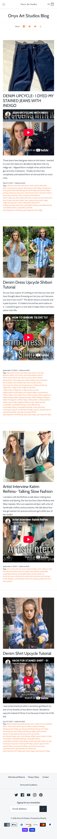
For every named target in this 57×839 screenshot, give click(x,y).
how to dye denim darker (43, 193)
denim (32, 185)
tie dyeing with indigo (25, 410)
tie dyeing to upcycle (10, 410)
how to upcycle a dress (11, 385)
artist (9, 569)
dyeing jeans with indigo (28, 190)
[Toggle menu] (3, 4)
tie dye (49, 741)
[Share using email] (35, 26)
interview (6, 571)
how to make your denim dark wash (15, 198)
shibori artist (12, 395)
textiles (35, 579)
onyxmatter (35, 734)
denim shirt (17, 378)
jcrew (28, 734)
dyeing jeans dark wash (11, 190)
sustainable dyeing (45, 205)
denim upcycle (18, 188)
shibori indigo (22, 400)
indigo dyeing (7, 202)
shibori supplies (18, 402)
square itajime (41, 736)
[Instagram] (34, 795)
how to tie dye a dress (34, 382)
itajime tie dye (8, 734)
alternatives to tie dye (36, 373)
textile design (45, 576)
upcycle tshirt (44, 743)
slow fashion (34, 571)
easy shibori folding (28, 380)
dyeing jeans (46, 188)
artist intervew (16, 569)
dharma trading (39, 726)
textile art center (9, 576)
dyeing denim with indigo (33, 188)
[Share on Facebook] (24, 26)
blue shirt (30, 724)
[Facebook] (22, 795)
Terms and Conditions (28, 785)
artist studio (26, 569)
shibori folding (8, 397)
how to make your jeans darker (13, 200)
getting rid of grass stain (11, 193)
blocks (25, 724)
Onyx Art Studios (23, 818)
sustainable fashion (10, 207)
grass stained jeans (27, 193)
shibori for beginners (10, 400)
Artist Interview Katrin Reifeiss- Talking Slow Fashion (28, 489)
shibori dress (22, 395)
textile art (40, 574)
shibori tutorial (40, 402)
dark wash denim (23, 185)
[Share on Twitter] (29, 26)
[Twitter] (16, 795)
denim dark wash (41, 185)
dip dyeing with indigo (10, 729)
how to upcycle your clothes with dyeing (33, 385)
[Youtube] (28, 795)
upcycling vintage (30, 414)
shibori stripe (7, 402)
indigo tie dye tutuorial (31, 390)
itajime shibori (41, 731)
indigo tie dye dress (29, 387)
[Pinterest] (41, 795)
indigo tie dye (16, 387)
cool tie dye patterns (30, 375)
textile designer (8, 579)
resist (18, 736)
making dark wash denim (31, 202)
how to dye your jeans (10, 195)
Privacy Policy (33, 777)
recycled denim (42, 392)
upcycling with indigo (43, 414)
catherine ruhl (12, 185)
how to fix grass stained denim (29, 195)
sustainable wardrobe (24, 207)
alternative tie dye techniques (17, 373)
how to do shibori (41, 380)
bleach (9, 724)
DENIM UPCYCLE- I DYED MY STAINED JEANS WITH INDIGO (28, 100)
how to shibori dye (19, 382)
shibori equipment (44, 395)
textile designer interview (23, 579)
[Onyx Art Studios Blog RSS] (39, 26)
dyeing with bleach (28, 729)
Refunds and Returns (16, 777)
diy (20, 729)
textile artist (19, 576)
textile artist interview (32, 576)
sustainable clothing (31, 205)
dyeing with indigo (43, 190)
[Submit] (43, 809)
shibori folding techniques (41, 397)
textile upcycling (39, 407)
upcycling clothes (30, 412)
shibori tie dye (29, 402)
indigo (45, 200)
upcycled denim (45, 410)
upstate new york (45, 579)
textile (34, 574)
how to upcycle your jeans (34, 200)
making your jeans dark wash (13, 205)
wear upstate (7, 581)
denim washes (37, 378)
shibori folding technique (22, 397)
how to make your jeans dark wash (40, 198)
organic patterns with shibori (13, 392)
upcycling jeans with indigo (33, 210)
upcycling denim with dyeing (13, 210)
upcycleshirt (32, 746)
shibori (5, 395)
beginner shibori (8, 375)
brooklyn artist (36, 569)
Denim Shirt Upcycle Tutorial (27, 653)
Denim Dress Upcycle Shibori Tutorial (27, 285)
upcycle (36, 410)
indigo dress (7, 387)
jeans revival (17, 202)
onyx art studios (24, 571)
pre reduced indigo (30, 392)
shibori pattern (33, 400)
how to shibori (8, 382)
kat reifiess (14, 571)
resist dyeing (25, 736)
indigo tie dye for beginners (12, 390)
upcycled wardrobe (9, 412)
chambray (48, 724)
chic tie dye (19, 375)
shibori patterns (44, 400)
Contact (46, 777)
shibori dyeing (32, 395)
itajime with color (20, 734)
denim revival (7, 188)
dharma (30, 726)
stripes (49, 736)
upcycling (20, 412)
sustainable (7, 405)
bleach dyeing (17, 724)
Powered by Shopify (38, 818)
